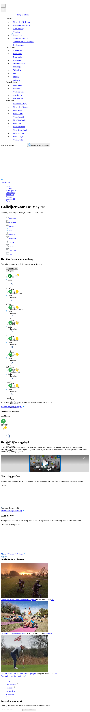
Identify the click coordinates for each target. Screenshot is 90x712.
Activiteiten (48, 634)
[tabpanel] (45, 341)
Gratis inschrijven (29, 710)
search (3, 145)
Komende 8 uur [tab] (12, 268)
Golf (52, 600)
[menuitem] (47, 32)
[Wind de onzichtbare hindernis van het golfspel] (24, 671)
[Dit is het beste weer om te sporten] (24, 631)
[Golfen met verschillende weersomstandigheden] (24, 598)
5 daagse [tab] (10, 271)
